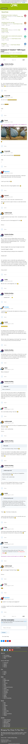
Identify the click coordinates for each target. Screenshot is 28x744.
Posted (8, 65)
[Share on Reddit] (6, 641)
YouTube (10, 650)
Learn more (19, 2)
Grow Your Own (7, 723)
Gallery (5, 672)
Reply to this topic (14, 56)
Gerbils (5, 688)
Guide (2, 676)
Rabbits (5, 696)
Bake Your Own (7, 726)
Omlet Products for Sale (17, 23)
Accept (23, 2)
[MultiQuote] (2, 91)
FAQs (5, 658)
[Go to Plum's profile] (2, 408)
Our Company (6, 655)
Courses (2, 717)
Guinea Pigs (6, 689)
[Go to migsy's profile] (2, 368)
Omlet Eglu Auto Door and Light (7, 22)
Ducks (5, 685)
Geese (5, 709)
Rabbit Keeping (7, 721)
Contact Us (6, 662)
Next (24, 59)
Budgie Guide (6, 680)
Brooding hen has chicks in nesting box (9, 15)
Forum (5, 671)
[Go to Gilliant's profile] (25, 44)
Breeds (2, 700)
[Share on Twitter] (1, 641)
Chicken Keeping (7, 719)
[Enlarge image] (14, 133)
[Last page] (26, 60)
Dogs (5, 684)
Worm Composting (7, 698)
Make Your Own (7, 725)
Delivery (5, 665)
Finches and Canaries (8, 687)
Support (5, 664)
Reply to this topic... (7, 627)
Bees (5, 679)
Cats (4, 681)
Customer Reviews (7, 656)
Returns (5, 666)
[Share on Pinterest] (10, 641)
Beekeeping (6, 722)
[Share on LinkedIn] (8, 641)
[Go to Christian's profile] (2, 308)
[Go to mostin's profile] (2, 323)
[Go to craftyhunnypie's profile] (2, 213)
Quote (5, 90)
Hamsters (6, 691)
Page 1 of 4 (14, 59)
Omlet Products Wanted (15, 44)
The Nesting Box (19, 52)
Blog (4, 674)
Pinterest (12, 650)
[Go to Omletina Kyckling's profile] (2, 65)
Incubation (6, 692)
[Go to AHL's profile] (25, 23)
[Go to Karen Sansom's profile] (25, 29)
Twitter (5, 650)
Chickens (5, 683)
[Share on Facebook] (4, 641)
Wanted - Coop (4, 28)
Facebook (7, 650)
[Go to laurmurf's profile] (2, 196)
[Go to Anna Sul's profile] (25, 36)
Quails (5, 695)
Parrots (5, 694)
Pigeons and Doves (8, 713)
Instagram (2, 650)
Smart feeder (4, 43)
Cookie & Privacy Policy (12, 737)
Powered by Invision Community (14, 743)
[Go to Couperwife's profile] (2, 96)
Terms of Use (4, 737)
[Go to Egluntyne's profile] (2, 172)
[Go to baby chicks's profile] (25, 16)
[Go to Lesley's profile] (2, 280)
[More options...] (25, 65)
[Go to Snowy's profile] (2, 121)
